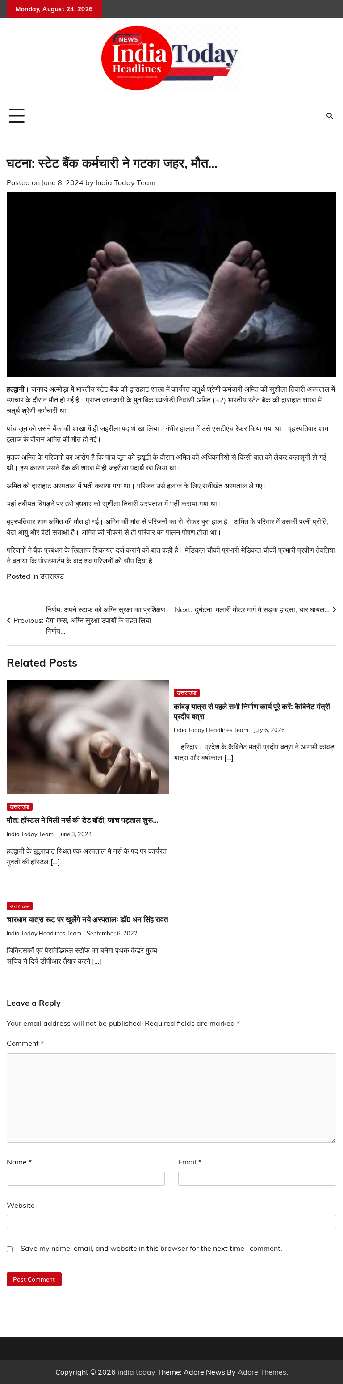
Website (21, 1205)
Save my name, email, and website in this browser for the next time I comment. (151, 1248)
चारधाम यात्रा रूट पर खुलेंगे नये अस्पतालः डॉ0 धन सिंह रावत (87, 919)
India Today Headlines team (211, 729)
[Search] (329, 116)
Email (189, 1161)
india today (136, 1371)
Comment (25, 1043)
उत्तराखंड (52, 575)
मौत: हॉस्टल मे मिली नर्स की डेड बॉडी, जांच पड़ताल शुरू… (83, 820)
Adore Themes (262, 1371)
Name (19, 1161)
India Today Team (125, 182)
